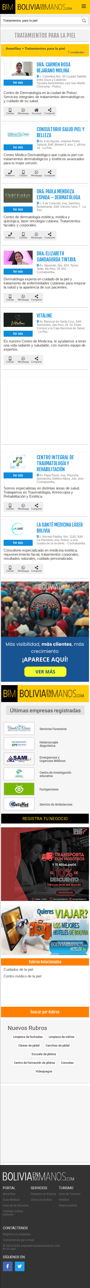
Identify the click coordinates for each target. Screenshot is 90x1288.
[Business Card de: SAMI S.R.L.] (38, 764)
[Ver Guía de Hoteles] (45, 930)
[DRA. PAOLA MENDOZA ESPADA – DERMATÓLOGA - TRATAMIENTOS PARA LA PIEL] (18, 196)
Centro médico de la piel (22, 976)
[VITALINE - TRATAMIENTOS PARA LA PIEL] (18, 321)
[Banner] (45, 864)
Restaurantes (68, 1205)
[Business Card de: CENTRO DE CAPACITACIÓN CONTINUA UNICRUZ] (38, 779)
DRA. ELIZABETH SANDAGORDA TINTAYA (56, 257)
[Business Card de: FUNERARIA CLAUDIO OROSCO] (38, 734)
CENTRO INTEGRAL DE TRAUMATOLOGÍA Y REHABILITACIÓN (55, 463)
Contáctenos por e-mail (18, 1240)
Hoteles (64, 1199)
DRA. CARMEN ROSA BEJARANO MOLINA (53, 68)
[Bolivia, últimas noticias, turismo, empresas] (38, 1179)
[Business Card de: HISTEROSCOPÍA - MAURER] (38, 749)
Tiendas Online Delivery (13, 1213)
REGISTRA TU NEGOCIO (45, 818)
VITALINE (44, 316)
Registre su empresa (17, 1234)
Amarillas (9, 1194)
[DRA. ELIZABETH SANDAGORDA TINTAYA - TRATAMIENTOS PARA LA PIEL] (18, 259)
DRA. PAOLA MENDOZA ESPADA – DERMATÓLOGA (58, 194)
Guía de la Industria (16, 1205)
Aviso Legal (9, 1248)
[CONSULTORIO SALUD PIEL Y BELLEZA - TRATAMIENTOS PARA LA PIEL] (18, 134)
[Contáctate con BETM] (45, 632)
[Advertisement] (45, 410)
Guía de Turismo (69, 1194)
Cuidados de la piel (18, 969)
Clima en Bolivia (41, 1199)
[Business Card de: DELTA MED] (38, 809)
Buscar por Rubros (45, 1012)
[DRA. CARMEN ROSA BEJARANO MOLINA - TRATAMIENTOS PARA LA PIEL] (18, 70)
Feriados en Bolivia (43, 1194)
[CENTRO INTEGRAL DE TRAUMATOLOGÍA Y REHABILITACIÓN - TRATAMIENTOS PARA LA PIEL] (18, 462)
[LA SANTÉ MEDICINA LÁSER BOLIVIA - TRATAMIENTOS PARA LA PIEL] (18, 530)
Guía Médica (11, 1199)
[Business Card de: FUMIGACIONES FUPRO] (38, 794)
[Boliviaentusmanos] (7, 7)
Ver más (18, 82)
